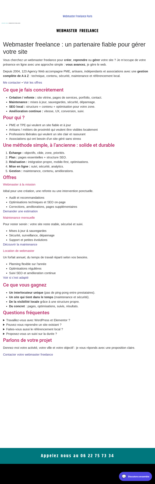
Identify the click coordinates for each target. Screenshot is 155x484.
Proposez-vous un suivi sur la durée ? (31, 333)
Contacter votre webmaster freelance (28, 354)
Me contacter (12, 82)
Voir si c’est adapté (15, 277)
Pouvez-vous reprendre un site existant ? (33, 324)
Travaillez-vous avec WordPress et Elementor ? (38, 320)
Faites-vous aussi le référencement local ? (34, 329)
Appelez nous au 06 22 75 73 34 (77, 455)
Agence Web (5, 23)
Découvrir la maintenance (20, 244)
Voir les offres (33, 82)
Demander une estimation (20, 211)
